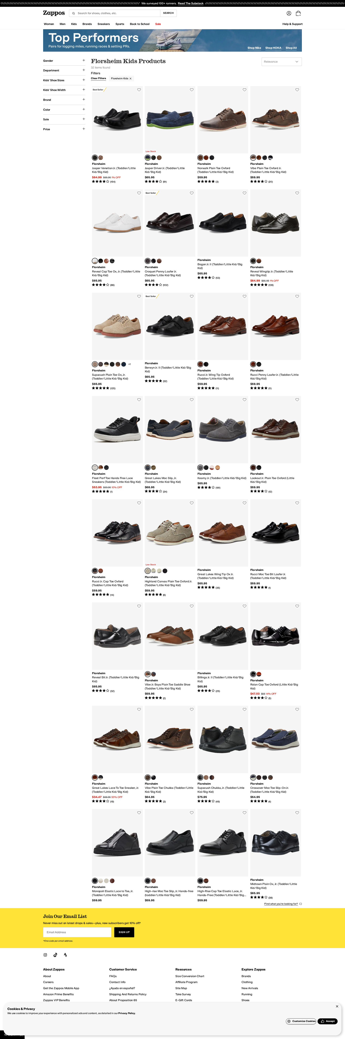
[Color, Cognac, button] (259, 158)
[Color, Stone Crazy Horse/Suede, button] (153, 467)
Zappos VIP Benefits (56, 1000)
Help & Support (292, 24)
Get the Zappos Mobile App (61, 988)
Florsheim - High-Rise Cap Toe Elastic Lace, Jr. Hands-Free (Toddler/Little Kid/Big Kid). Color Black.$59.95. (222, 855)
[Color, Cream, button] (101, 881)
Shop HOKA (273, 48)
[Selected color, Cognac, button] (200, 364)
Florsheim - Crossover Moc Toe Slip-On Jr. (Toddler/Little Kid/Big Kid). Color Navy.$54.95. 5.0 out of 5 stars (275, 754)
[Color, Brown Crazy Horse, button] (259, 777)
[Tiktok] (55, 955)
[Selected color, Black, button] (95, 158)
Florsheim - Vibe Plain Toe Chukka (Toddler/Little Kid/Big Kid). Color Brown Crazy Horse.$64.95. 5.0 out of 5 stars (170, 754)
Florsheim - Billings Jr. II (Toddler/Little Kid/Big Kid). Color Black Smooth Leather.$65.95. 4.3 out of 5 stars (222, 651)
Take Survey (183, 994)
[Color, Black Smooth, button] (265, 158)
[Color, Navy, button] (165, 571)
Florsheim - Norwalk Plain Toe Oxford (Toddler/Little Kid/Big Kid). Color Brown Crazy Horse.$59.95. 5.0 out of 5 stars (222, 135)
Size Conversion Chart (189, 976)
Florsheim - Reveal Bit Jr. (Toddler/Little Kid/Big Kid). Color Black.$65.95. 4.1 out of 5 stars (117, 651)
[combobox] (114, 13)
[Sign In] (289, 13)
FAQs (112, 976)
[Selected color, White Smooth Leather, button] (95, 261)
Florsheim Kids (119, 78)
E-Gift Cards (183, 1000)
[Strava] (65, 955)
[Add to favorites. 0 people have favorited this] (139, 90)
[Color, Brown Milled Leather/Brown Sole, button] (101, 364)
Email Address (56, 932)
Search (168, 13)
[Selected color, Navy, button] (253, 777)
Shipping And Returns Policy (127, 994)
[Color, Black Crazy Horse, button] (212, 158)
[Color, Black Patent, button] (101, 261)
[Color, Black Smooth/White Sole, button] (106, 364)
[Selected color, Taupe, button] (148, 571)
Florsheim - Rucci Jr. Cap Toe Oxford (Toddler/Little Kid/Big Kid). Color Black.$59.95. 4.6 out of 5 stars (117, 548)
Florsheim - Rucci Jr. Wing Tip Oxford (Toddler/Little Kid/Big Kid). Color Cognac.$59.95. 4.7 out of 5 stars (222, 341)
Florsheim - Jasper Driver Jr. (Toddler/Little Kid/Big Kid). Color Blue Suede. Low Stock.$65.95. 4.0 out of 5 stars (170, 135)
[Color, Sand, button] (217, 467)
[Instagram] (45, 955)
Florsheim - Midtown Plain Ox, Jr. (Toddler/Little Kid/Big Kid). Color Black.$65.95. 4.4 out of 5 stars (275, 855)
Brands (246, 976)
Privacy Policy (126, 1013)
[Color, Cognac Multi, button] (206, 158)
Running (247, 994)
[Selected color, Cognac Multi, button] (148, 674)
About (47, 976)
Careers (48, 982)
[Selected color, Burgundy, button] (148, 261)
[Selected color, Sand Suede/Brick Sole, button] (95, 364)
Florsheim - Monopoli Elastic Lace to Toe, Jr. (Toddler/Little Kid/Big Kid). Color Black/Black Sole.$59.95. (117, 855)
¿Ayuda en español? (122, 988)
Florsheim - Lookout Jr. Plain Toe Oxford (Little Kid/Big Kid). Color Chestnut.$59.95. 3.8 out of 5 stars (275, 445)
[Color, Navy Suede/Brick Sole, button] (123, 364)
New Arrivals (250, 988)
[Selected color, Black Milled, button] (200, 777)
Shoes (245, 1000)
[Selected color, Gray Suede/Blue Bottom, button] (200, 467)
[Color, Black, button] (153, 158)
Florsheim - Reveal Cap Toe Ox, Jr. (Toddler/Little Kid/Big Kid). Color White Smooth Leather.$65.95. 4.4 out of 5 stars (117, 238)
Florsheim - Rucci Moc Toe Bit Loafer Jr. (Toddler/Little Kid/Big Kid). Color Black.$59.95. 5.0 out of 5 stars (275, 548)
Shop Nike (254, 48)
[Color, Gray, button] (153, 571)
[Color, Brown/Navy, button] (153, 674)
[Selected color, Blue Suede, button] (148, 158)
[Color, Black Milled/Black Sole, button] (112, 364)
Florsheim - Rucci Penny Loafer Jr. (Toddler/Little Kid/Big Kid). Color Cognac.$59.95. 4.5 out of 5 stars (275, 341)
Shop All (291, 48)
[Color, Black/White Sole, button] (106, 881)
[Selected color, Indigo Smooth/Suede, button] (148, 467)
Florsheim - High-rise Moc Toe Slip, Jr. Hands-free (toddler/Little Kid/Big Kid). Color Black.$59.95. (170, 855)
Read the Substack (190, 3)
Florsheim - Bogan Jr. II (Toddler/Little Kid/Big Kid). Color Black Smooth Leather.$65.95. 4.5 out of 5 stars (222, 238)
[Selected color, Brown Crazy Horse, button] (200, 158)
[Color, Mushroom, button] (270, 777)
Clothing (247, 982)
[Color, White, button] (212, 467)
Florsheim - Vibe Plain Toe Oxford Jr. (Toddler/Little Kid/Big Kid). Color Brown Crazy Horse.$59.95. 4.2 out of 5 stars (275, 135)
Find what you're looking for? (281, 903)
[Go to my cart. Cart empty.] (298, 13)
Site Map (181, 988)
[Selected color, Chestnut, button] (253, 467)
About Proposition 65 (123, 1000)
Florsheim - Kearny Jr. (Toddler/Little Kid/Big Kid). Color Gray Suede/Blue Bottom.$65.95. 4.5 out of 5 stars (222, 445)
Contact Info (117, 982)
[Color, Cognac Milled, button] (206, 777)
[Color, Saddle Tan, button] (101, 158)
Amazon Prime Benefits (58, 994)
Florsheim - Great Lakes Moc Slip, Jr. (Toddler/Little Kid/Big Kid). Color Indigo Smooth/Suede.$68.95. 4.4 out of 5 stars (170, 445)
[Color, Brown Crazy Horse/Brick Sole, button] (118, 364)
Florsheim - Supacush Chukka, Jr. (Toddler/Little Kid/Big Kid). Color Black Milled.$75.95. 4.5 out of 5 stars (222, 754)
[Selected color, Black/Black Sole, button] (95, 881)
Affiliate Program (186, 982)
